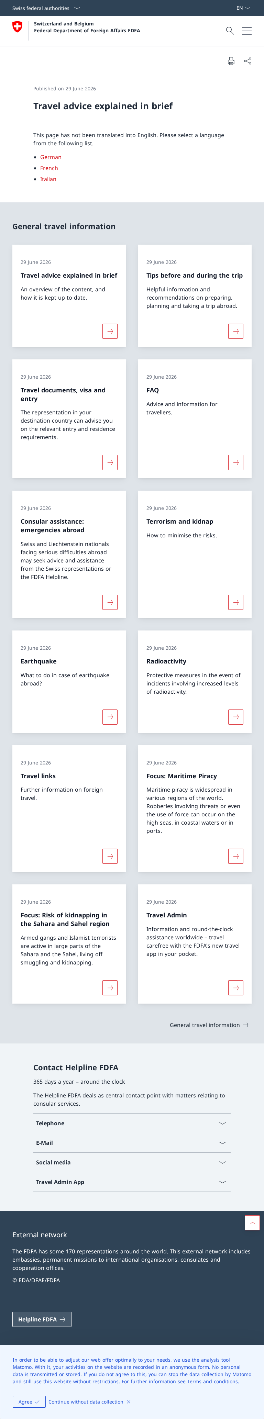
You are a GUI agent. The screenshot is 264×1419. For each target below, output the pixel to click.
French (49, 168)
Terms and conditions (212, 1381)
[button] (252, 1222)
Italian (48, 179)
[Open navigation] (246, 31)
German (51, 157)
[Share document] (247, 60)
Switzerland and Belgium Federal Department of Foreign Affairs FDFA (87, 26)
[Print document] (231, 60)
